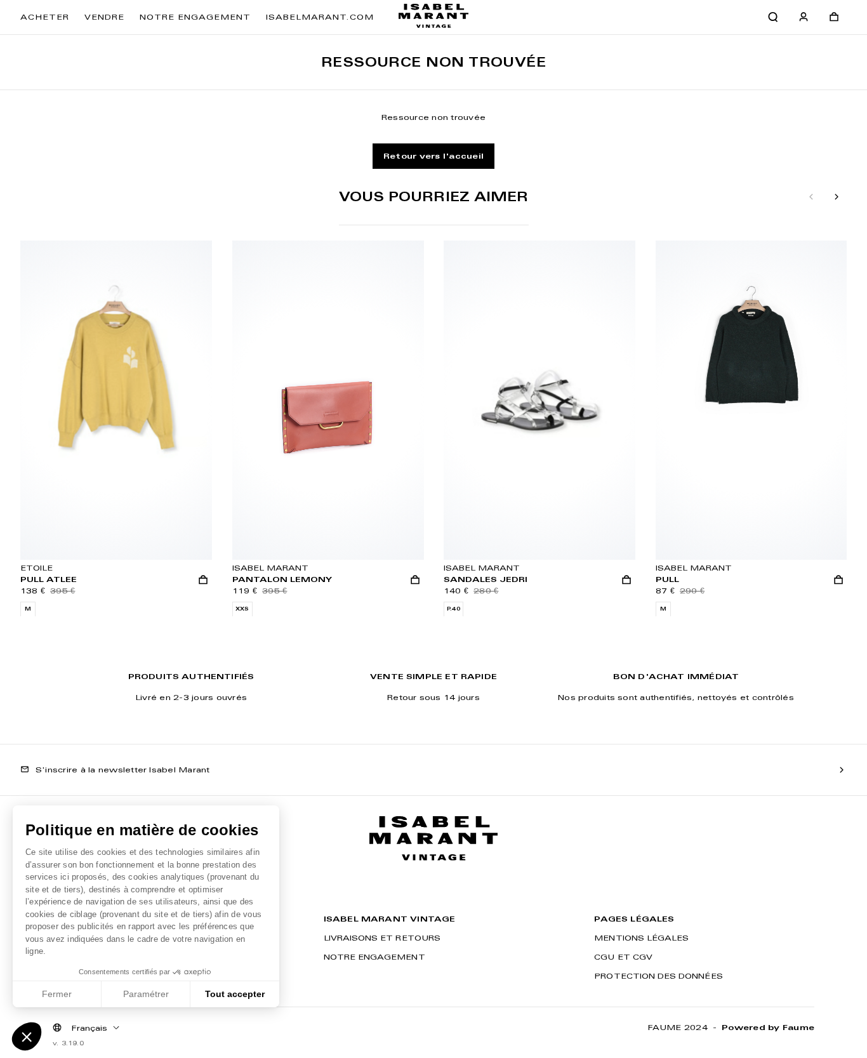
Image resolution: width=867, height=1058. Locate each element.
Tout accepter (235, 994)
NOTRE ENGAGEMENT (195, 17)
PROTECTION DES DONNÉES (658, 976)
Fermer (57, 994)
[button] (26, 1036)
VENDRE (104, 17)
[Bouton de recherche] (773, 17)
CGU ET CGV (623, 957)
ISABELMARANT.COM (320, 17)
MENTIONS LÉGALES (641, 938)
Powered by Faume (768, 1027)
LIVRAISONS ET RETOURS (382, 938)
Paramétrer (146, 994)
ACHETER (44, 17)
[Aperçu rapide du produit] (203, 579)
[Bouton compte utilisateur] (803, 17)
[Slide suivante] (836, 197)
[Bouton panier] (834, 17)
